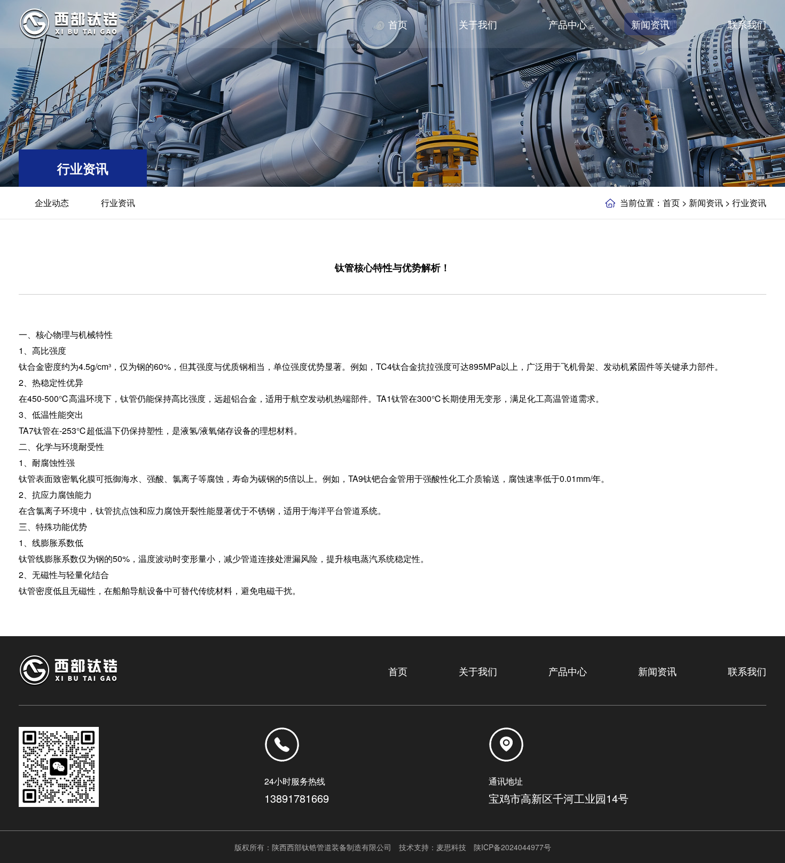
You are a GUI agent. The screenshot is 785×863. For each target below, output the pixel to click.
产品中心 (567, 671)
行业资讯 (118, 202)
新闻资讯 (706, 202)
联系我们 (747, 671)
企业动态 (52, 202)
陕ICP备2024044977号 (512, 847)
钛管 (128, 398)
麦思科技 (451, 847)
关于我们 (478, 671)
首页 (671, 202)
